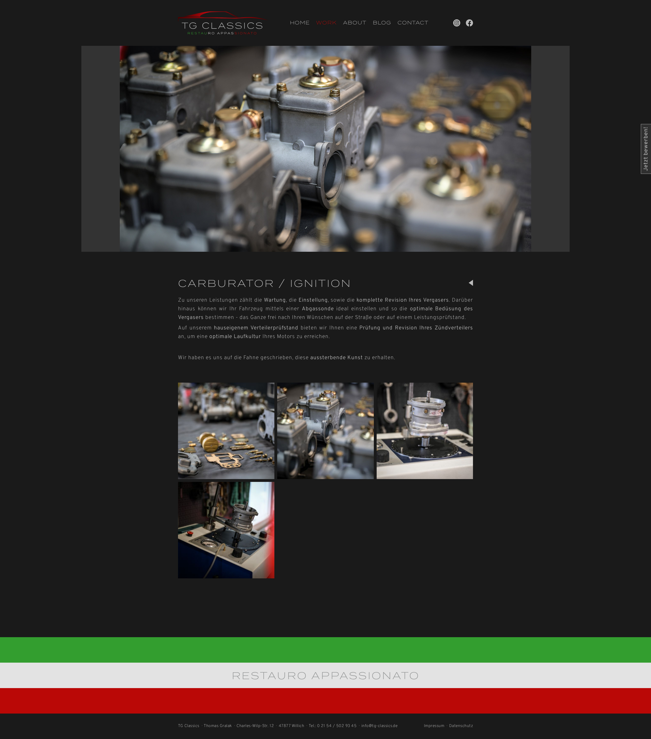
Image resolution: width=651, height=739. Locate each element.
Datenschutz (461, 726)
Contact (412, 23)
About (354, 23)
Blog (382, 23)
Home (300, 23)
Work (326, 23)
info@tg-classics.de (379, 726)
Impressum (434, 726)
